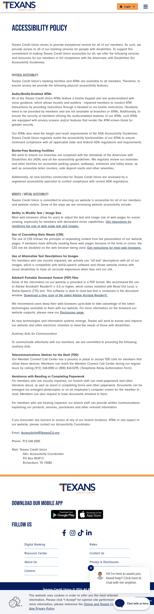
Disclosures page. (72, 312)
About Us (30, 562)
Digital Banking (34, 544)
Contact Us (97, 553)
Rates (93, 544)
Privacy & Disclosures (104, 562)
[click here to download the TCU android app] (63, 514)
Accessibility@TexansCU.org (40, 433)
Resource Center (35, 553)
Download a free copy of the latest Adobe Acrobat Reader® (65, 295)
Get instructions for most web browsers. (114, 248)
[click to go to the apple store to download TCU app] (90, 514)
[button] (145, 6)
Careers (29, 571)
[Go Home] (18, 5)
